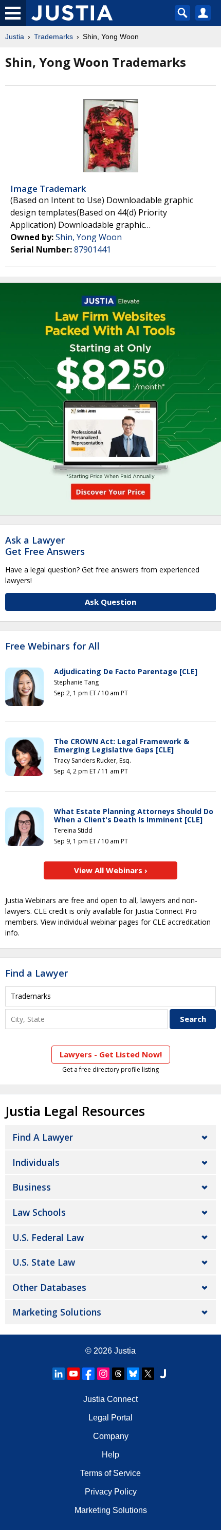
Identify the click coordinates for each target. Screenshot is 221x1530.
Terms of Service (110, 1473)
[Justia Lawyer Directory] (163, 1373)
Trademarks (53, 36)
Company (110, 1436)
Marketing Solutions (56, 1312)
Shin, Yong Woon (89, 237)
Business (31, 1187)
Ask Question (110, 602)
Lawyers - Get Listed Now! (111, 1054)
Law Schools (39, 1212)
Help (110, 1454)
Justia (14, 36)
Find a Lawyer (36, 973)
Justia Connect (110, 1399)
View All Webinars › (111, 870)
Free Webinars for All (52, 646)
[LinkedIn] (58, 1373)
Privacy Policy (111, 1491)
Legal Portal (110, 1417)
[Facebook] (88, 1373)
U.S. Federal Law (48, 1237)
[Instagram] (103, 1373)
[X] (148, 1373)
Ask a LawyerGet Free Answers (45, 545)
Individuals (36, 1162)
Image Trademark (48, 188)
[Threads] (118, 1373)
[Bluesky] (133, 1373)
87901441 (92, 249)
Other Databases (49, 1287)
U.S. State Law (43, 1262)
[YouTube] (73, 1373)
